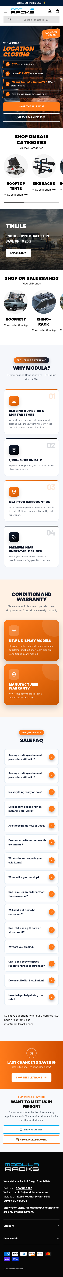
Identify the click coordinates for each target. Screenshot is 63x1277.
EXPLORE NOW (18, 252)
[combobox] (31, 19)
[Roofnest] (16, 302)
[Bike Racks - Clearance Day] (44, 166)
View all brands (31, 283)
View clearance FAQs (32, 117)
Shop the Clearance (29, 1077)
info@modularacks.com (18, 1023)
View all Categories (31, 147)
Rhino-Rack (44, 322)
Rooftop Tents (16, 186)
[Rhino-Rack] (44, 302)
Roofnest (16, 319)
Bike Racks (44, 183)
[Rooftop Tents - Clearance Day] (16, 166)
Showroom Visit (34, 1129)
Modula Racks (16, 1268)
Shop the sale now (31, 106)
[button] (57, 11)
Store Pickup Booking (33, 1139)
